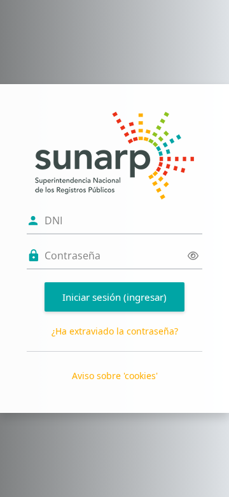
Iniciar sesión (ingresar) (114, 297)
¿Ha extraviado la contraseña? (115, 331)
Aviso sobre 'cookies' (115, 376)
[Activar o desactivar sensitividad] (193, 256)
